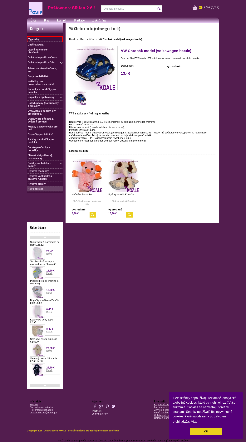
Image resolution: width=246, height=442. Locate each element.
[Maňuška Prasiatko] (87, 175)
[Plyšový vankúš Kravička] (123, 175)
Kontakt (61, 20)
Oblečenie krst (161, 415)
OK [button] (206, 431)
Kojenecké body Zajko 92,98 (41, 321)
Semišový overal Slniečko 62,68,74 (43, 340)
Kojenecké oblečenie (165, 404)
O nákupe (79, 20)
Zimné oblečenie (163, 410)
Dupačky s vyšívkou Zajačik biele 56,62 (44, 301)
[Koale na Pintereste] (107, 408)
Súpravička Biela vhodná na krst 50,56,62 (45, 243)
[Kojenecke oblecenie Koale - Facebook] (95, 408)
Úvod (34, 20)
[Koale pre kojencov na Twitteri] (113, 408)
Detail (49, 254)
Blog (46, 20)
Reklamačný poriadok (41, 410)
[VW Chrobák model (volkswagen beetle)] (95, 68)
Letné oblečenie (162, 412)
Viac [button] (194, 421)
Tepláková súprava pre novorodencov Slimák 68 (43, 263)
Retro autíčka (87, 39)
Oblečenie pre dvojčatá (166, 418)
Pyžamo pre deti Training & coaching (44, 282)
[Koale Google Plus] (101, 408)
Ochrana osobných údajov (43, 412)
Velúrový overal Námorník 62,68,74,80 (43, 360)
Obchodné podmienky (41, 407)
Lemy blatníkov (100, 413)
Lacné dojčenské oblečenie (168, 407)
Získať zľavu (99, 20)
